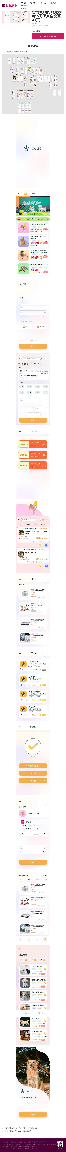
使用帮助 (43, 3)
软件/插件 (33, 3)
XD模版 (23, 3)
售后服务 (53, 3)
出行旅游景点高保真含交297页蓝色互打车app (20, 1131)
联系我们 (24, 8)
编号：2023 (48, 36)
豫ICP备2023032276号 (40, 1142)
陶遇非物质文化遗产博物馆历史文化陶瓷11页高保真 (22, 1128)
